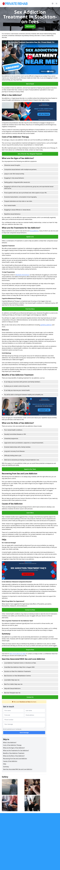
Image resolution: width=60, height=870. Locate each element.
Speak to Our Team (30, 469)
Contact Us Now (30, 610)
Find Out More (30, 309)
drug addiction (34, 231)
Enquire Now (30, 649)
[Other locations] (52, 3)
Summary (6, 766)
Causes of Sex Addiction (10, 761)
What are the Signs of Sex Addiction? (14, 748)
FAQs (4, 764)
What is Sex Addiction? (9, 742)
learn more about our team (18, 654)
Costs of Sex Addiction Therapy (12, 745)
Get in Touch (30, 84)
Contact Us (30, 697)
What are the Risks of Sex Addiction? (14, 756)
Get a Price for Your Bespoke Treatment (30, 154)
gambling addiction (46, 325)
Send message (24, 732)
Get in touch (30, 26)
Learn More (30, 513)
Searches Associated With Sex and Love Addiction (17, 769)
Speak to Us (30, 237)
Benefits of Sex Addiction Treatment (13, 753)
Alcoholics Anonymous (22, 275)
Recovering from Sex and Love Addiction (15, 758)
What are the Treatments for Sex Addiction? (16, 750)
